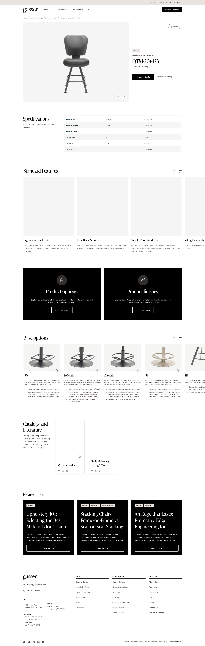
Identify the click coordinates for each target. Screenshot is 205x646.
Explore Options (61, 310)
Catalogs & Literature (120, 602)
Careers (152, 602)
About (90, 9)
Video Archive (118, 613)
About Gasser (154, 582)
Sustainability (78, 9)
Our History (153, 587)
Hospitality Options (120, 587)
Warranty (80, 608)
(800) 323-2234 (33, 590)
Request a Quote (143, 77)
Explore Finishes (143, 310)
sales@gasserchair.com (36, 584)
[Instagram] (38, 642)
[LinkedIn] (43, 642)
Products (46, 9)
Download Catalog (164, 77)
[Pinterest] (33, 642)
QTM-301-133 (76, 18)
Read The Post (48, 548)
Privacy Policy (162, 641)
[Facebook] (24, 642)
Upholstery (117, 592)
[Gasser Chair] (30, 9)
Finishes (115, 597)
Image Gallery (118, 608)
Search (179, 2)
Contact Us (167, 2)
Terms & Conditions (175, 641)
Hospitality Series (83, 587)
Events (151, 597)
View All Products (83, 597)
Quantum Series (64, 18)
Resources (61, 9)
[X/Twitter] (29, 642)
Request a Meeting (172, 9)
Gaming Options (118, 582)
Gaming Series (82, 582)
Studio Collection (83, 592)
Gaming (39, 18)
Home (25, 18)
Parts (155, 2)
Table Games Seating (50, 18)
